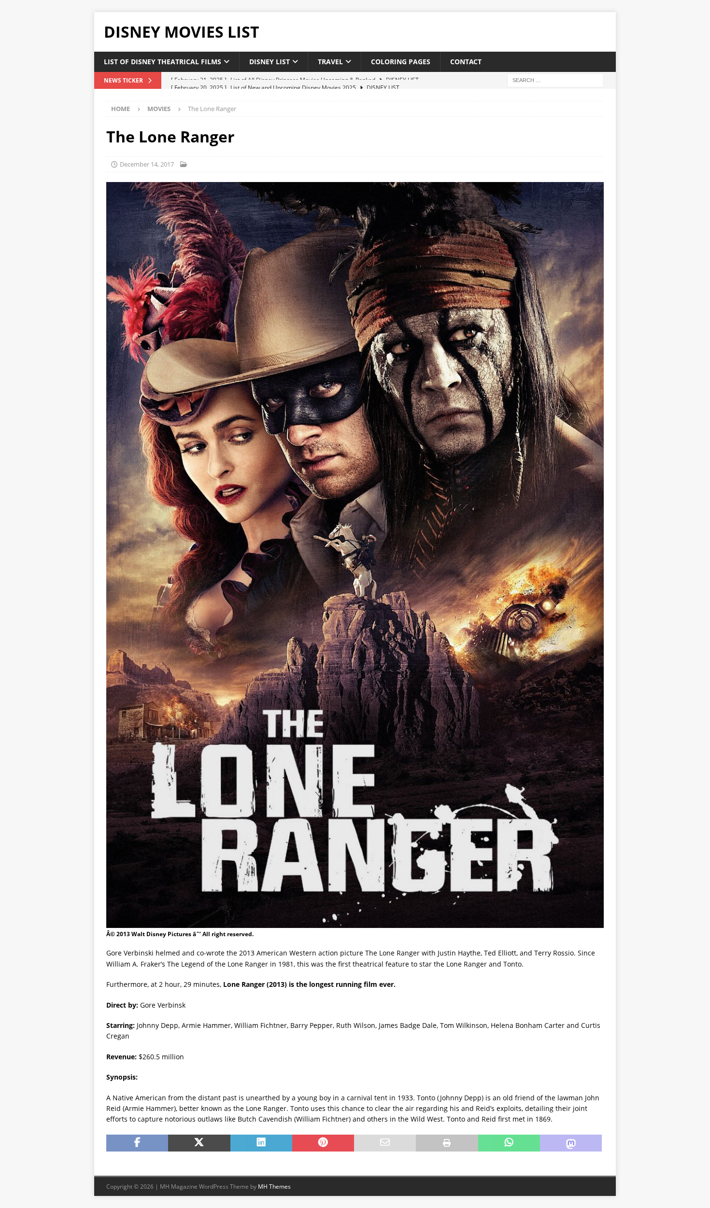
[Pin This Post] (323, 1143)
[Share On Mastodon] (571, 1143)
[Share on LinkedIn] (261, 1143)
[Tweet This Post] (199, 1143)
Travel (330, 61)
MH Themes (274, 1186)
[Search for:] (555, 79)
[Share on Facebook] (137, 1143)
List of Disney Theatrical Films (162, 61)
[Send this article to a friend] (385, 1143)
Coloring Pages (400, 61)
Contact (466, 61)
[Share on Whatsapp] (509, 1143)
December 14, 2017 (147, 164)
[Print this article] (447, 1143)
